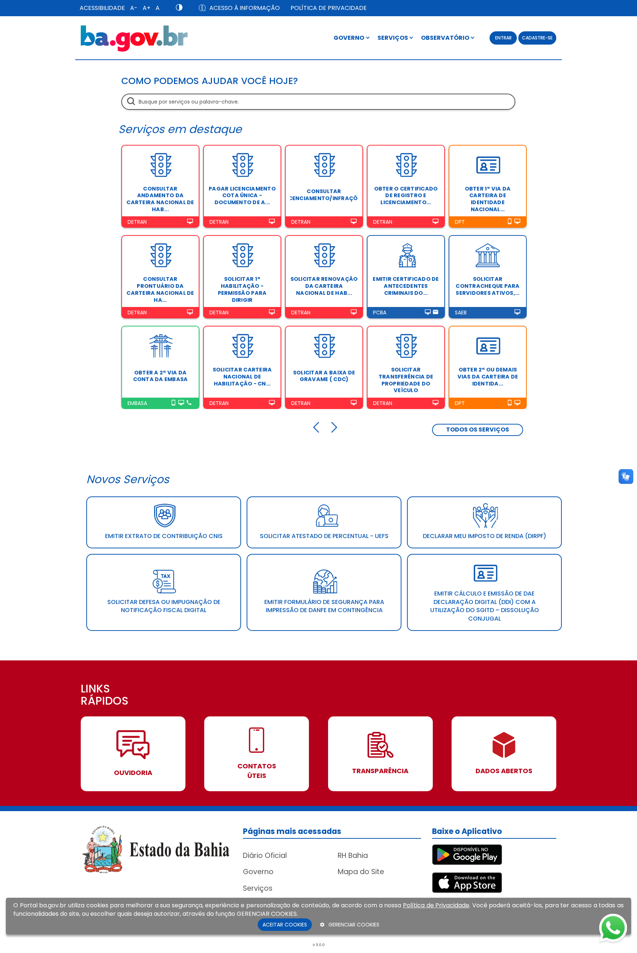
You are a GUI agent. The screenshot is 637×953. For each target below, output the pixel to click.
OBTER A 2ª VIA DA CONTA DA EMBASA (160, 376)
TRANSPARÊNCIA (380, 770)
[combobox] (318, 102)
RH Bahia (353, 856)
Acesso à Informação (244, 8)
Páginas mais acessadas (292, 831)
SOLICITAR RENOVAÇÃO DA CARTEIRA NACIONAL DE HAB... (324, 285)
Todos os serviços (477, 429)
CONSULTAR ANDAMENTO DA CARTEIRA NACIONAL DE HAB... (160, 199)
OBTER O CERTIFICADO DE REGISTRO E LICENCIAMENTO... (406, 195)
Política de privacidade (328, 8)
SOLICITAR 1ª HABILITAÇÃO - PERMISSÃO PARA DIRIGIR (242, 289)
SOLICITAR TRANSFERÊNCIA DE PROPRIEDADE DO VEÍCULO (406, 380)
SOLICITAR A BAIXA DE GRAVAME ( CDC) (324, 376)
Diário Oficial (265, 856)
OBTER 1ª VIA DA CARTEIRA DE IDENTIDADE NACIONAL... (488, 199)
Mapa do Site (361, 872)
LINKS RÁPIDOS (104, 696)
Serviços (257, 888)
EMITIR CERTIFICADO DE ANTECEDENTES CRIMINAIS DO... (406, 285)
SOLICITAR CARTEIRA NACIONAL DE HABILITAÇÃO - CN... (242, 376)
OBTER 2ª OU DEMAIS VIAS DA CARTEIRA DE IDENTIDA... (487, 376)
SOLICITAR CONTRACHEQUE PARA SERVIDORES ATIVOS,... (487, 285)
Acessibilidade (102, 8)
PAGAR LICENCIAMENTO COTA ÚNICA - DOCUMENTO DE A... (242, 195)
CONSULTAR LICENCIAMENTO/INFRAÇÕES (324, 195)
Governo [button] (349, 38)
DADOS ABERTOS (504, 770)
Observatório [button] (445, 38)
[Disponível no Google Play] (467, 854)
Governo (258, 872)
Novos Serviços (127, 479)
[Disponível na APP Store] (467, 882)
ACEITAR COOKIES (284, 924)
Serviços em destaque (180, 129)
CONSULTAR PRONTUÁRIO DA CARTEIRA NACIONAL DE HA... (160, 289)
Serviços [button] (393, 38)
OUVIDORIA (133, 772)
